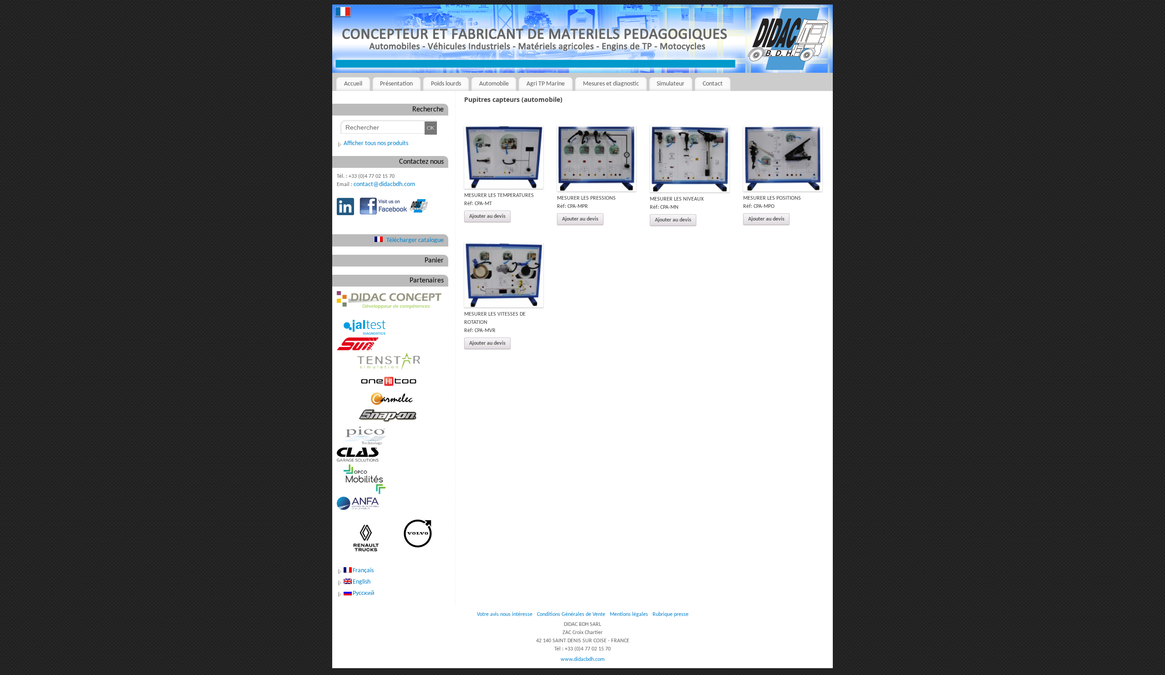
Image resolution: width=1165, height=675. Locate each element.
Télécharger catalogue (415, 240)
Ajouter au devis (487, 216)
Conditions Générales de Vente (571, 614)
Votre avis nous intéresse (504, 614)
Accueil (353, 84)
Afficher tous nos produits (376, 143)
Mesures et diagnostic (611, 84)
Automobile (494, 84)
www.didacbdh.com (583, 659)
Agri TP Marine (546, 84)
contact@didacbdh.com (384, 184)
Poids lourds (446, 84)
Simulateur (670, 84)
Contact (713, 84)
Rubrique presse (671, 614)
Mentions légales (629, 614)
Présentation (396, 84)
